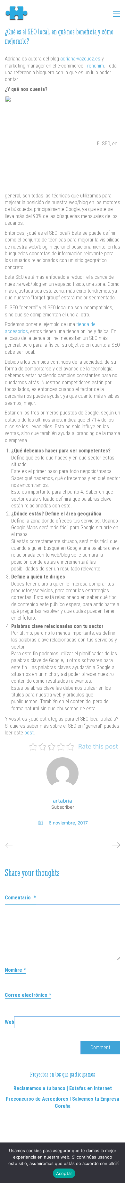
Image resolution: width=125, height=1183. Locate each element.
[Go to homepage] (19, 13)
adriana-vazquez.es (80, 59)
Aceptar (64, 1173)
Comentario (20, 898)
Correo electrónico (28, 995)
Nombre (15, 970)
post (29, 733)
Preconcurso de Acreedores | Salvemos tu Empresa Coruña (62, 1102)
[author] (62, 773)
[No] (117, 1163)
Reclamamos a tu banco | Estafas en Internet (62, 1088)
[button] (116, 13)
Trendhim (94, 66)
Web (9, 1022)
